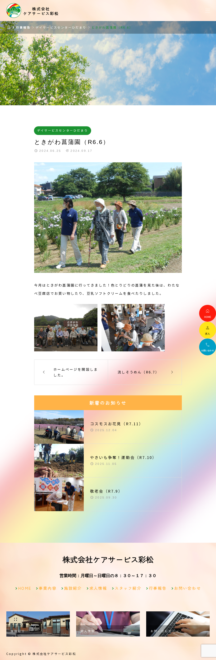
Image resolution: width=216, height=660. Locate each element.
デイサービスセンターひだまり (62, 130)
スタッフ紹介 (128, 588)
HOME (24, 588)
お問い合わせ (187, 588)
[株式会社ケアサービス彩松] (13, 10)
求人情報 (98, 588)
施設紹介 (73, 588)
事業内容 (48, 588)
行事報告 (158, 588)
